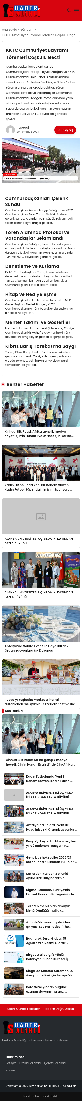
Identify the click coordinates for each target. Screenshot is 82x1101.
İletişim (11, 1063)
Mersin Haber (31, 1096)
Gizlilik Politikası (30, 1063)
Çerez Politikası (55, 1063)
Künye (10, 1070)
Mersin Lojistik (51, 1096)
